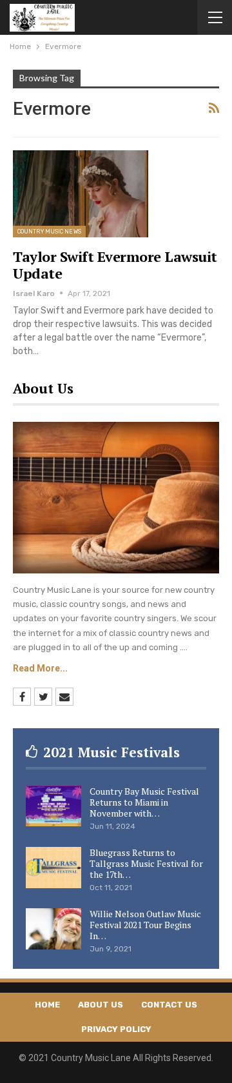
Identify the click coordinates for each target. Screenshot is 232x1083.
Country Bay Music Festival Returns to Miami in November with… (144, 802)
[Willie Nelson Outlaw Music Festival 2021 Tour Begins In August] (53, 928)
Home (47, 1004)
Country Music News (49, 231)
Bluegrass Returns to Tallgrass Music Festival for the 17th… (146, 863)
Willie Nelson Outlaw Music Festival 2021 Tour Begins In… (145, 925)
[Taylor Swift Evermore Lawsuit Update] (80, 193)
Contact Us (169, 1004)
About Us (100, 1004)
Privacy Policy (116, 1029)
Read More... (40, 668)
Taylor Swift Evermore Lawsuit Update (115, 265)
